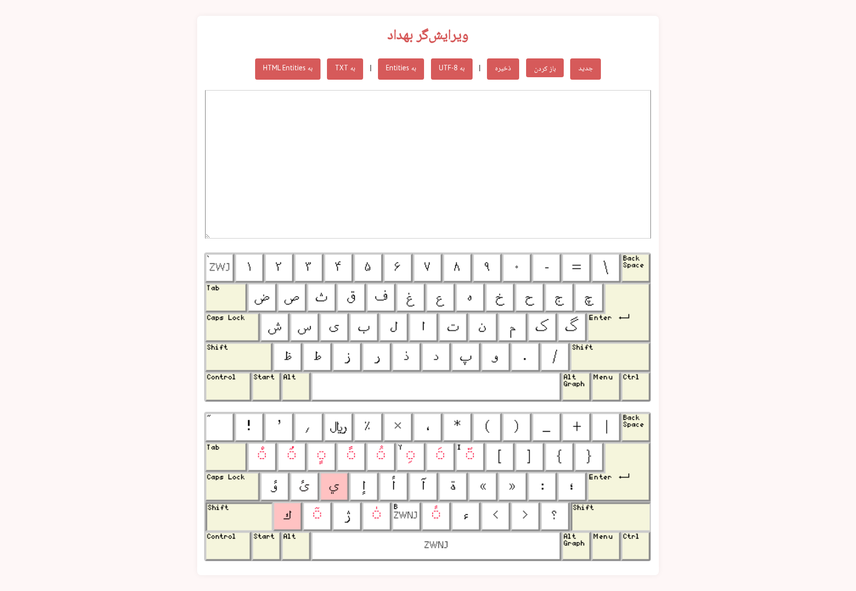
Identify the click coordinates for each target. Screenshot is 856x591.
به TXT (345, 67)
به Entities (401, 67)
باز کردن (545, 67)
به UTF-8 (452, 67)
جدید (585, 67)
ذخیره (503, 67)
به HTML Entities (288, 67)
